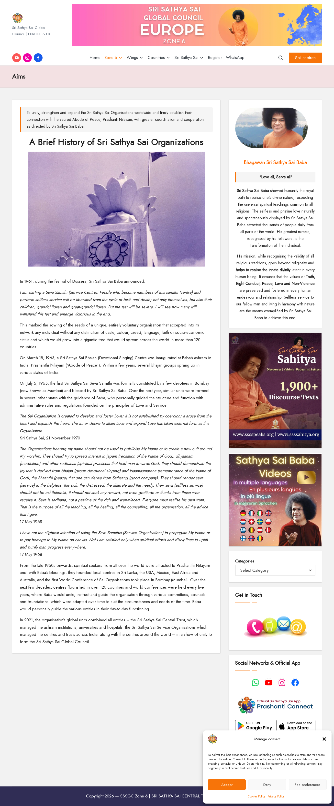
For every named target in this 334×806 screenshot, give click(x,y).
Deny (267, 784)
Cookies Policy (256, 796)
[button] (324, 739)
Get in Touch (248, 595)
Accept (227, 784)
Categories (244, 561)
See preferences (308, 784)
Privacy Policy (276, 796)
